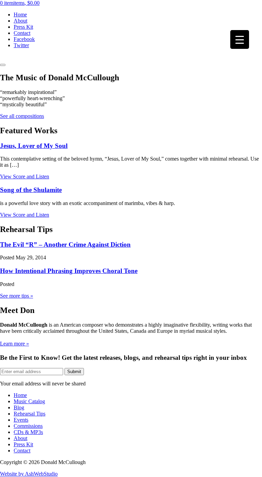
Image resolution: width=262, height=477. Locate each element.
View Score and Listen (24, 176)
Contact (22, 33)
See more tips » (16, 296)
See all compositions (22, 116)
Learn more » (14, 343)
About (20, 21)
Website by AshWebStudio (29, 474)
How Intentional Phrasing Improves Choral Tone (68, 270)
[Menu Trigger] (239, 39)
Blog (19, 407)
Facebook (24, 39)
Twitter (21, 45)
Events (21, 420)
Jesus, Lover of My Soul (34, 145)
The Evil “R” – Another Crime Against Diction (65, 244)
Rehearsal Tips (29, 414)
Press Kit (23, 27)
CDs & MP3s (28, 432)
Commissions (28, 426)
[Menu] (2, 65)
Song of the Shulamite (31, 189)
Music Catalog (29, 401)
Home (20, 14)
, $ (20, 3)
